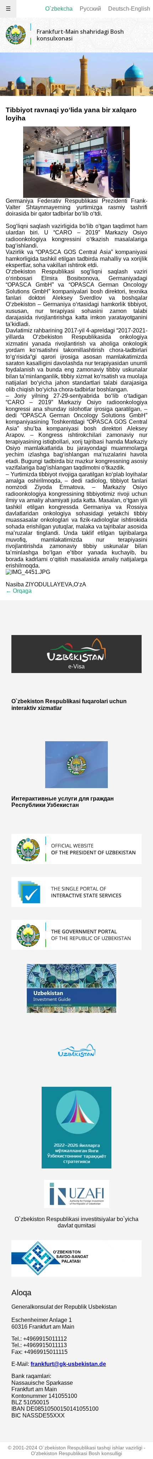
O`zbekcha (59, 9)
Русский (90, 9)
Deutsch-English (129, 9)
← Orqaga (19, 591)
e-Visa (76, 666)
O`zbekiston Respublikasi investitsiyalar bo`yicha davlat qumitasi (76, 1222)
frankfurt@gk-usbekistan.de (68, 1364)
